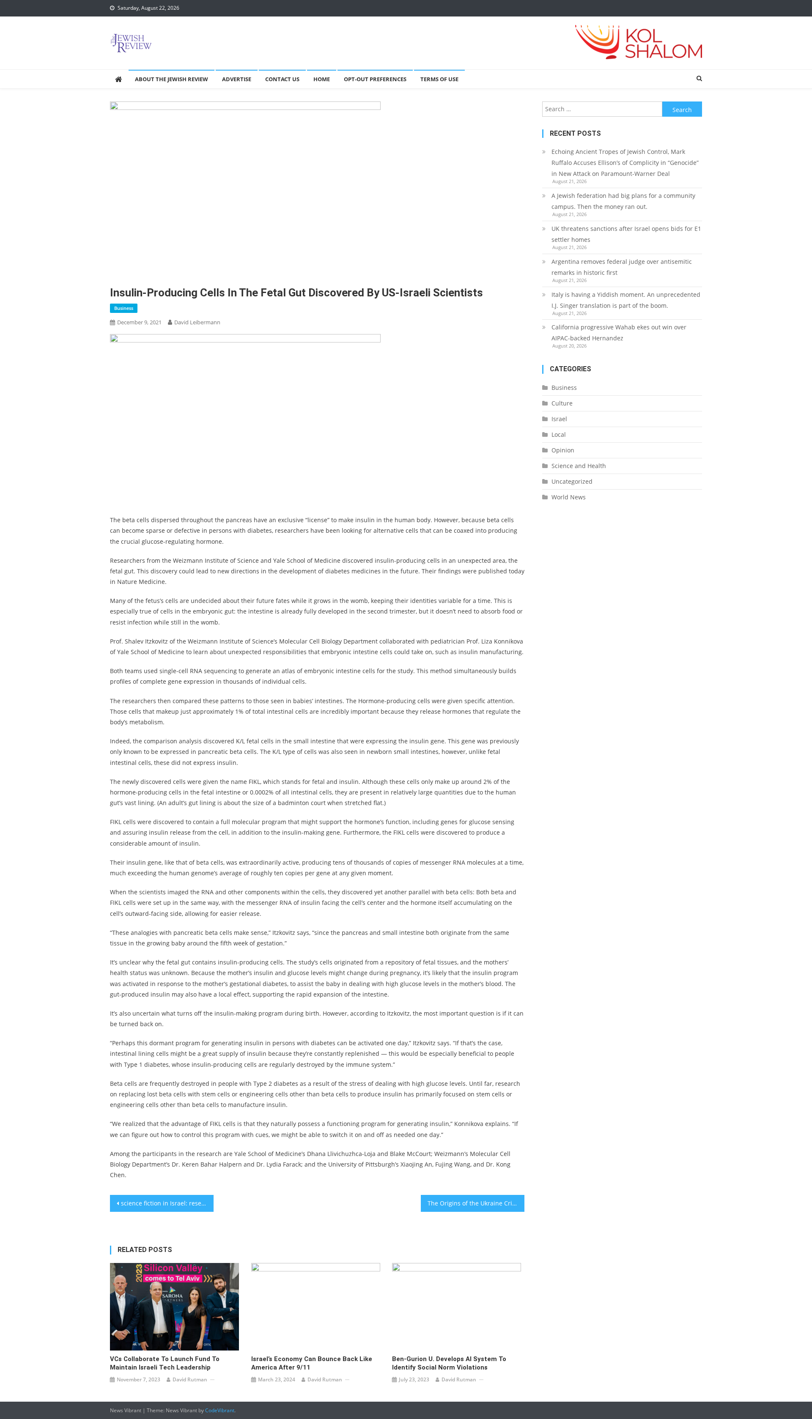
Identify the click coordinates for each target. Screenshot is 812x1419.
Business (123, 308)
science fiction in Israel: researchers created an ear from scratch (167, 1203)
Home (321, 79)
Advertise (236, 79)
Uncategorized (572, 481)
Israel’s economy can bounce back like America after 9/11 (311, 1363)
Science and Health (578, 466)
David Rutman (190, 1379)
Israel (559, 419)
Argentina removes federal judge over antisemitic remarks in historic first (621, 267)
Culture (562, 403)
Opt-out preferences (375, 79)
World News (568, 497)
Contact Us (282, 79)
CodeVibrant (219, 1410)
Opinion (562, 450)
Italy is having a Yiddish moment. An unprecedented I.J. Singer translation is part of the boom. (625, 300)
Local (558, 434)
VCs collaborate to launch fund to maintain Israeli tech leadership (164, 1363)
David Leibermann (197, 322)
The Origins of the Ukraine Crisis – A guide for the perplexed (476, 1203)
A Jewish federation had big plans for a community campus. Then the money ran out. (623, 201)
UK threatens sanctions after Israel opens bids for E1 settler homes (626, 234)
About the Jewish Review (171, 79)
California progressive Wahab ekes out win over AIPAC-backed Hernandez (618, 332)
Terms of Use (439, 79)
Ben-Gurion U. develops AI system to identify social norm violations (449, 1363)
